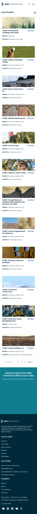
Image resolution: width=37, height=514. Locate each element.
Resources (4, 441)
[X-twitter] (21, 508)
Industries (4, 450)
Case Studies (5, 444)
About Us (3, 483)
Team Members (5, 489)
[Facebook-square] (12, 508)
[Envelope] (3, 508)
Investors (3, 453)
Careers (3, 486)
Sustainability (5, 456)
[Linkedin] (8, 508)
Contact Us (4, 492)
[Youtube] (17, 508)
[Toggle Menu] (33, 4)
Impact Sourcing (6, 447)
